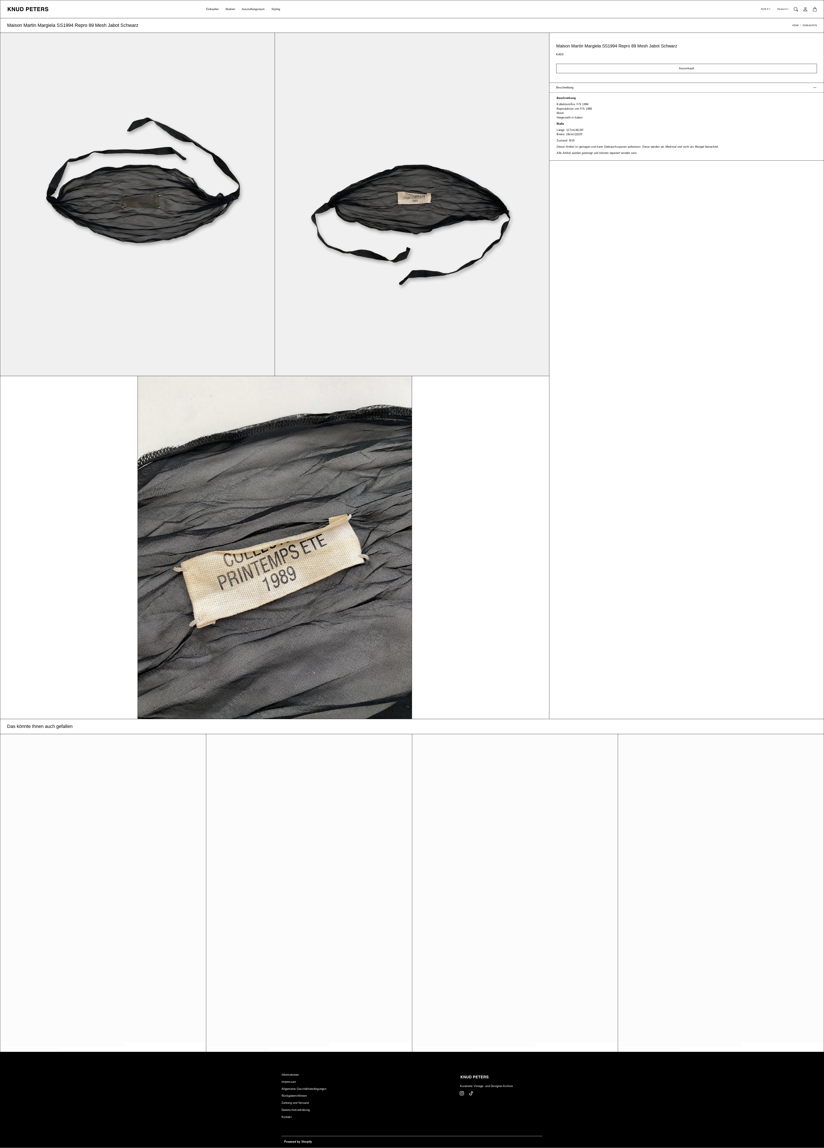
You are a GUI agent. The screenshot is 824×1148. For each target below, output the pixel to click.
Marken (230, 9)
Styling (275, 9)
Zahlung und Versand (295, 1102)
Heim (795, 25)
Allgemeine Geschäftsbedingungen (304, 1088)
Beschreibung (564, 87)
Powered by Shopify (298, 1141)
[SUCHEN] (796, 9)
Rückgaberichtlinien (294, 1095)
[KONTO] (805, 9)
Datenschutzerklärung (296, 1110)
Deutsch (782, 9)
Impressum (289, 1081)
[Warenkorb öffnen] (814, 9)
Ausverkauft (686, 68)
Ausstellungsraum (253, 9)
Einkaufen (212, 9)
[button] (462, 1093)
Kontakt (287, 1117)
